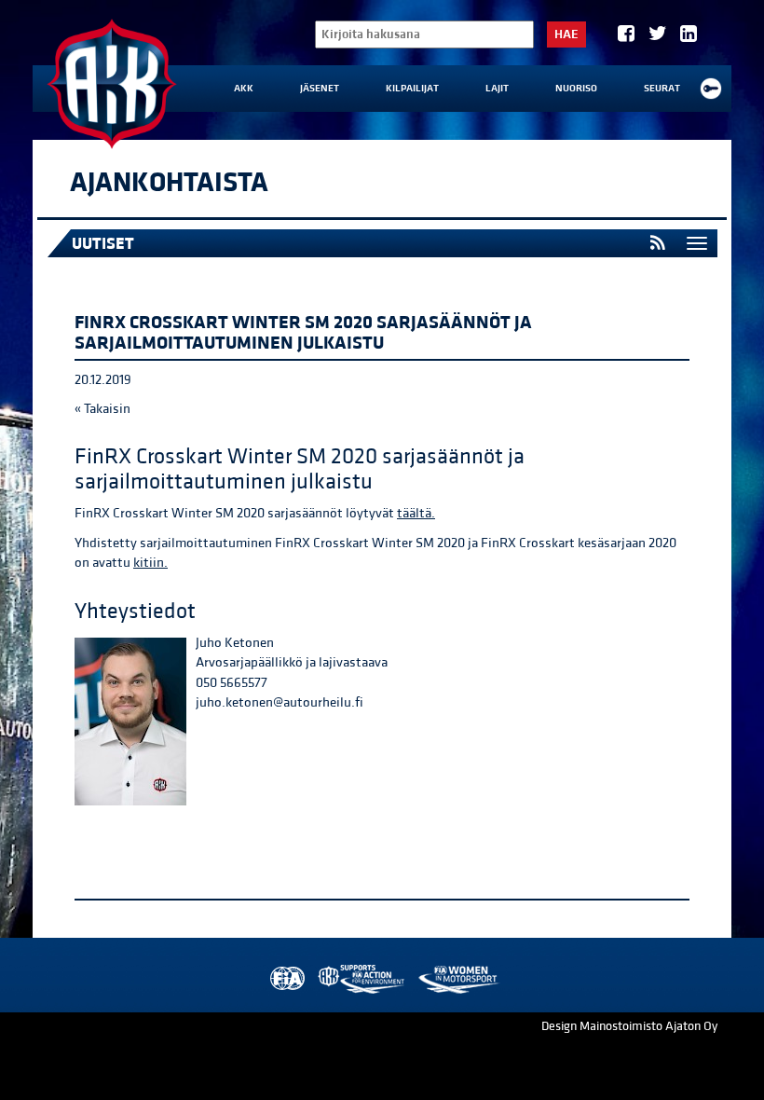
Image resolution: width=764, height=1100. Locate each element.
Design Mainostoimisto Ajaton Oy (629, 1026)
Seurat (662, 88)
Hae (566, 34)
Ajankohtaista (169, 182)
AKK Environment (362, 979)
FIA (286, 979)
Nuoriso (576, 88)
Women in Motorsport (458, 979)
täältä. (416, 513)
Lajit (497, 88)
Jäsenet (319, 88)
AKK (243, 88)
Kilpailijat (412, 88)
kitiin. (150, 562)
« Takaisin (102, 409)
